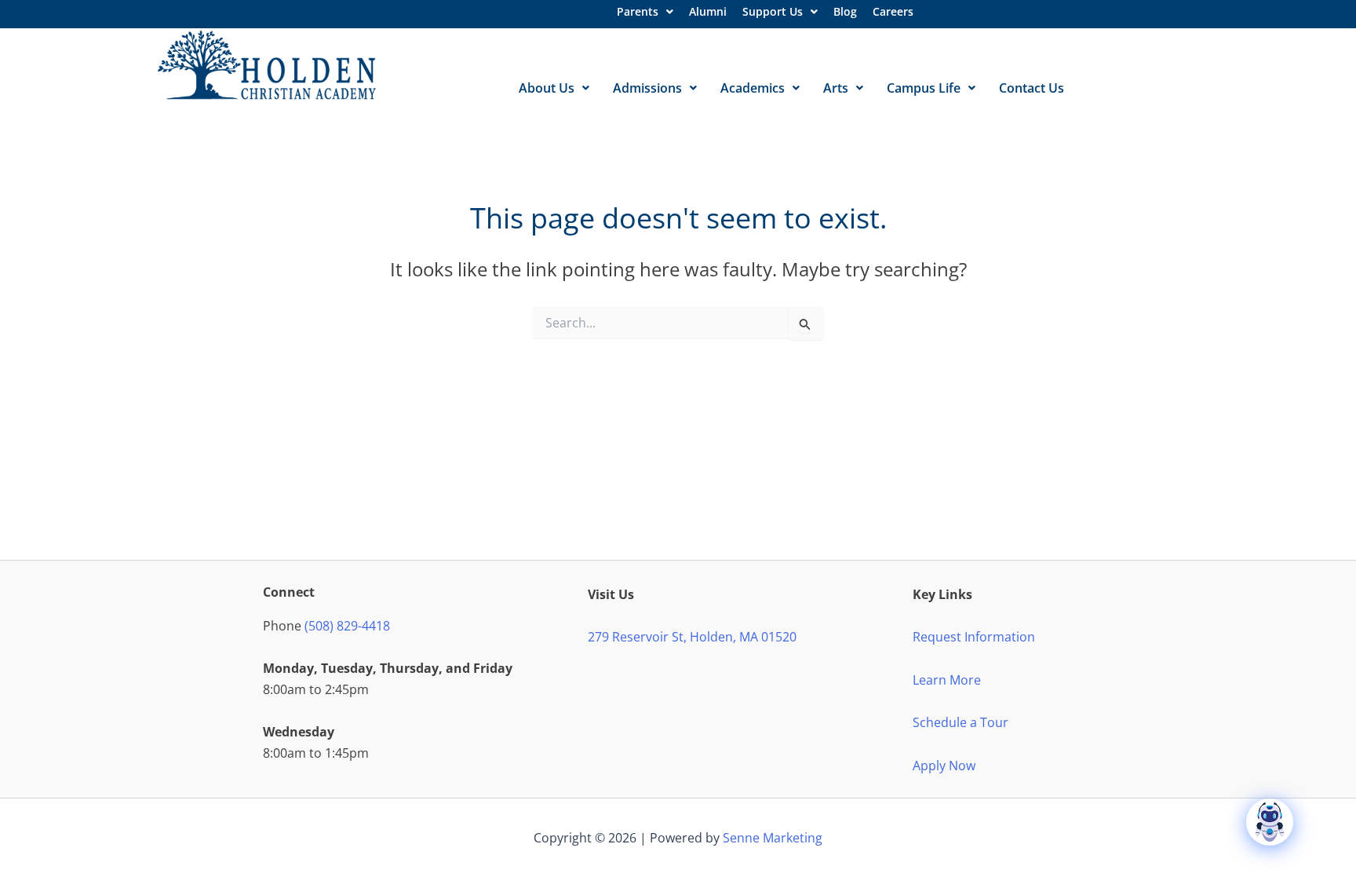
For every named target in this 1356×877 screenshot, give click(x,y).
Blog (845, 11)
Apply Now (944, 765)
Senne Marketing (772, 837)
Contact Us (1031, 88)
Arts (835, 88)
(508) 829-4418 (347, 625)
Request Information (974, 636)
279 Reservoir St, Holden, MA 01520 (692, 636)
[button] (645, 11)
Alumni (708, 11)
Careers (893, 11)
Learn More (947, 680)
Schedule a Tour (960, 722)
